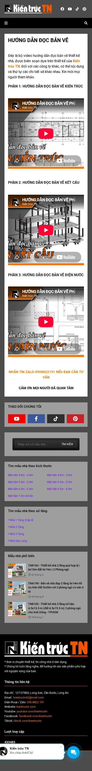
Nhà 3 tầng (17, 534)
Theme (32, 765)
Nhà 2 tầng (17, 527)
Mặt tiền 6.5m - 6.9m (59, 489)
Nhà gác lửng (18, 540)
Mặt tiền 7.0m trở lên (20, 496)
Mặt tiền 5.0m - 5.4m (20, 482)
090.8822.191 (35, 702)
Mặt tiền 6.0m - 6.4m (20, 489)
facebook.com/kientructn (35, 716)
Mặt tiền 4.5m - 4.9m (59, 475)
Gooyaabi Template (66, 765)
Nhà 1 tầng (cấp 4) (21, 520)
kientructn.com (26, 706)
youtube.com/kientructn (32, 711)
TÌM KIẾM (67, 444)
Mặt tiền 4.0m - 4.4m (20, 475)
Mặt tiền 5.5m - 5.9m (59, 482)
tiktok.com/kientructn (28, 720)
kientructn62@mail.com (28, 697)
